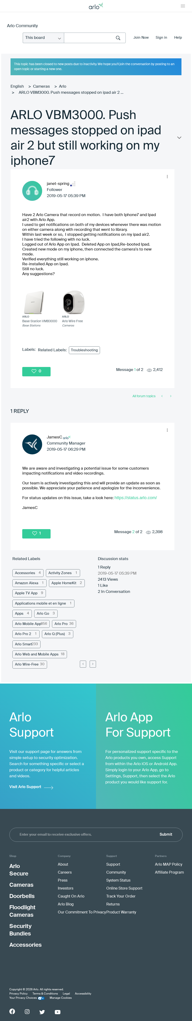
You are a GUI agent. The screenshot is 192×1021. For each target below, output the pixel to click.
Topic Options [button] (178, 139)
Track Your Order (121, 896)
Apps (19, 613)
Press (62, 881)
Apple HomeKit (64, 583)
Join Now (141, 37)
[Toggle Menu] (183, 6)
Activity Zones (60, 573)
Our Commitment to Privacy (82, 912)
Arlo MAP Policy (168, 865)
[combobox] (95, 38)
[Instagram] (27, 1011)
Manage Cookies (61, 998)
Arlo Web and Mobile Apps (37, 654)
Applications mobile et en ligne (40, 603)
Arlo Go (43, 613)
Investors (65, 888)
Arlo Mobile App (28, 624)
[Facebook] (12, 1011)
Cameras (41, 87)
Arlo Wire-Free (27, 664)
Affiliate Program (169, 873)
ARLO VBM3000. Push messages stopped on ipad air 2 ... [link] (71, 93)
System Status (118, 881)
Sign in (161, 37)
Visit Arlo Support (25, 787)
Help (178, 37)
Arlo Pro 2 (23, 634)
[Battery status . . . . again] (170, 396)
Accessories (25, 573)
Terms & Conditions (45, 993)
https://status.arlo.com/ (135, 497)
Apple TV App (26, 593)
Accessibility (83, 993)
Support (113, 865)
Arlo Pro (61, 624)
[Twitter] (42, 1012)
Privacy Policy (18, 993)
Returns (113, 904)
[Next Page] (93, 664)
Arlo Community (22, 26)
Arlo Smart (23, 644)
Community (116, 873)
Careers (65, 873)
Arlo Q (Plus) (54, 634)
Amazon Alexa (26, 583)
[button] (167, 176)
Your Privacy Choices (23, 998)
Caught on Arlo (71, 896)
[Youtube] (57, 1012)
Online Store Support (124, 888)
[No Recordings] (162, 396)
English (17, 87)
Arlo (62, 87)
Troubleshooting (84, 350)
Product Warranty (121, 912)
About (63, 865)
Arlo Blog (66, 904)
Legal (66, 993)
